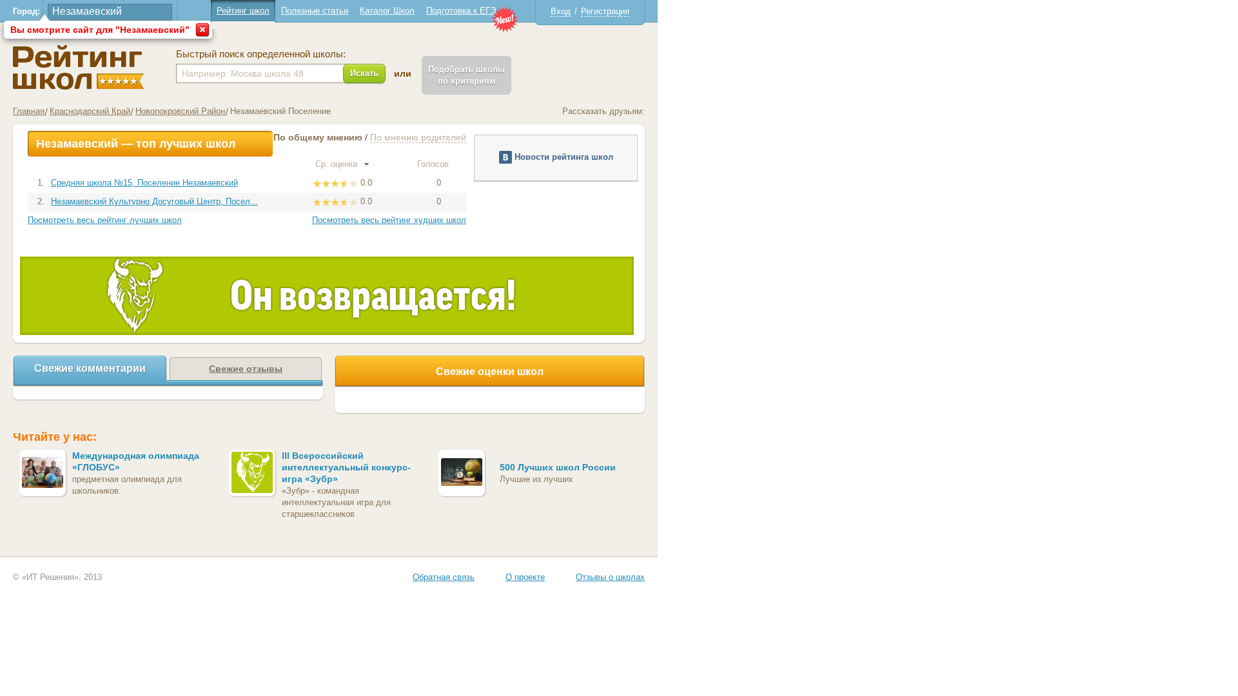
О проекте (525, 577)
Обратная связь (444, 577)
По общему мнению (317, 137)
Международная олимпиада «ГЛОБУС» (135, 461)
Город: (26, 11)
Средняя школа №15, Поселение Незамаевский (144, 183)
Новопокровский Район (180, 111)
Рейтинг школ (243, 10)
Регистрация (605, 11)
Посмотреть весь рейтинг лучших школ (105, 220)
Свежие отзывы (245, 368)
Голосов (434, 164)
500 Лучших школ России (558, 467)
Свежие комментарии (90, 368)
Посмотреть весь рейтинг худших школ (389, 220)
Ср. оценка (337, 164)
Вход (561, 11)
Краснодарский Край (90, 111)
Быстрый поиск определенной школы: (261, 54)
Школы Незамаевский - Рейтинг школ (78, 67)
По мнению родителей (418, 137)
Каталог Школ (387, 10)
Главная (28, 111)
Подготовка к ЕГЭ (461, 10)
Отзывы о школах (610, 577)
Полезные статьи (314, 10)
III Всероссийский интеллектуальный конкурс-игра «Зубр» (346, 467)
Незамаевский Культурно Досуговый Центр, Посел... (154, 201)
